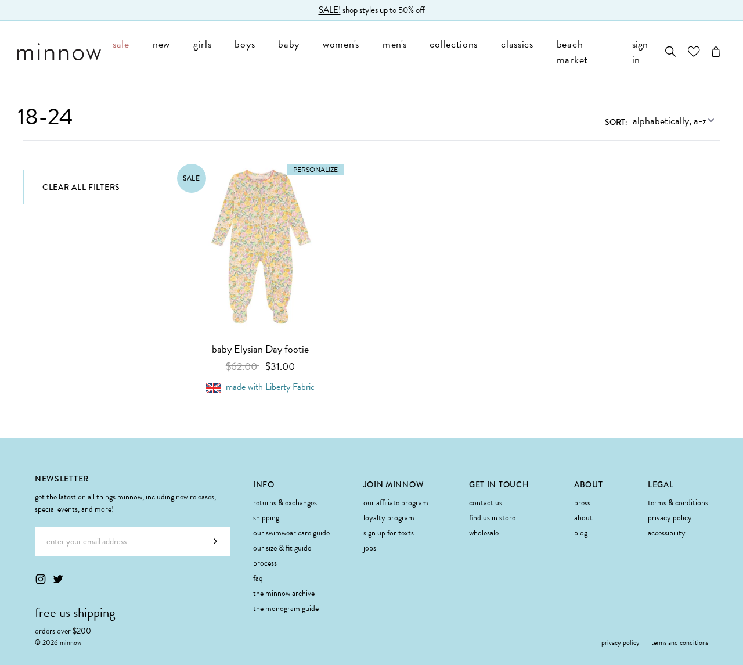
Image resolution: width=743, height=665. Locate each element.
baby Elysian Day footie (260, 348)
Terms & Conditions (678, 503)
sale (121, 44)
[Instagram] (40, 579)
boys (245, 44)
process (265, 563)
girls (202, 44)
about (583, 518)
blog (580, 533)
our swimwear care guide (291, 533)
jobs (369, 548)
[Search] (670, 51)
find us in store (492, 518)
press (582, 503)
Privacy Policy (670, 518)
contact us (485, 503)
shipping (266, 518)
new (161, 44)
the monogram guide (286, 608)
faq (258, 578)
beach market (572, 51)
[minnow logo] (59, 51)
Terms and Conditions (679, 642)
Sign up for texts (388, 533)
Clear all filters (81, 187)
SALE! (330, 9)
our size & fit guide (282, 548)
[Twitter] (58, 579)
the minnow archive (284, 593)
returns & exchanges (285, 503)
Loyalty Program (388, 518)
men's (395, 44)
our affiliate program (395, 503)
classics (517, 44)
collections (454, 44)
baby (289, 44)
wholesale (484, 533)
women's (341, 44)
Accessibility (667, 533)
